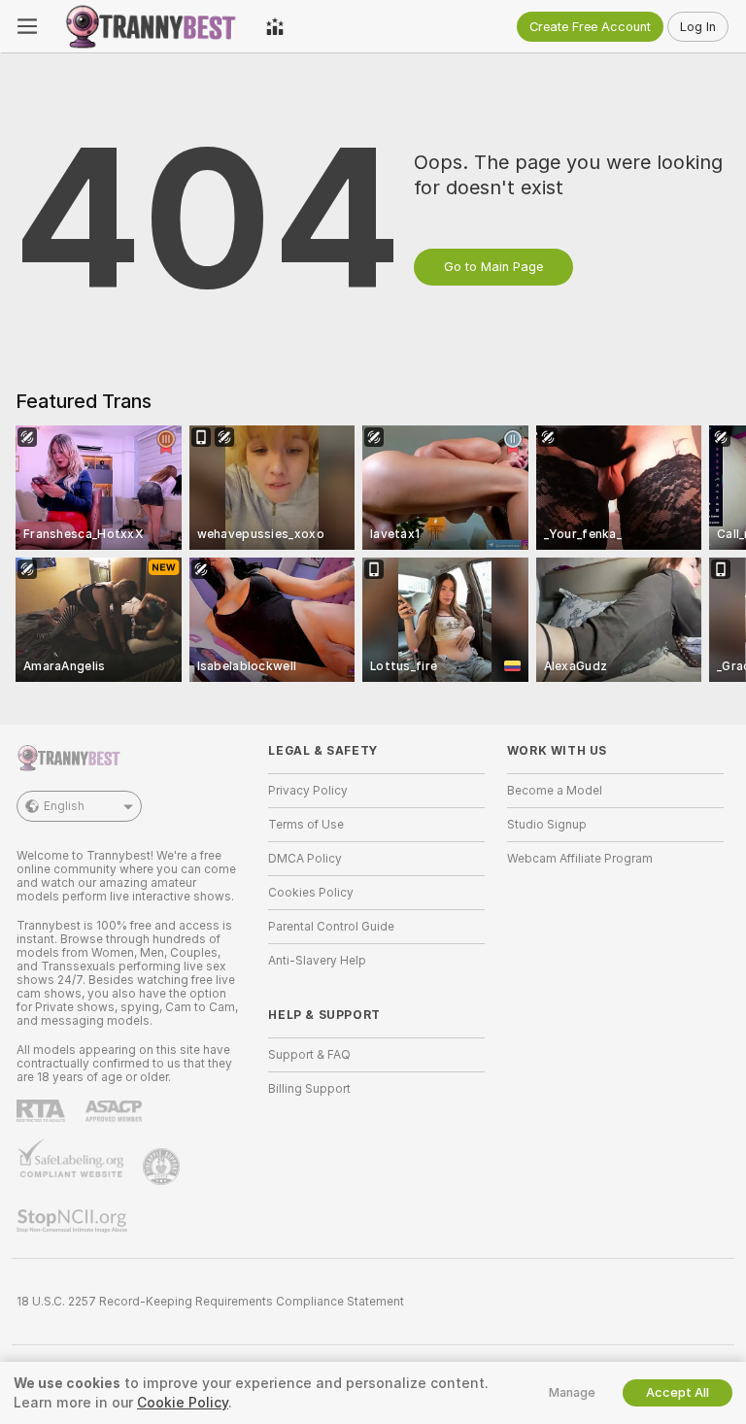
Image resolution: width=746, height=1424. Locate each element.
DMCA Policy (305, 858)
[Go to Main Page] (151, 26)
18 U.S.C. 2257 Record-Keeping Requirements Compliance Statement (210, 1301)
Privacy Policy (308, 790)
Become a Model (554, 790)
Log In (698, 26)
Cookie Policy (182, 1402)
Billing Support (309, 1089)
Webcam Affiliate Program (580, 858)
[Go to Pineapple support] (163, 1166)
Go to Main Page (493, 266)
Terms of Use (306, 824)
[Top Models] (275, 26)
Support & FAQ (309, 1055)
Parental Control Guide (331, 926)
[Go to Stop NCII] (74, 1221)
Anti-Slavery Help (317, 960)
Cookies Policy (311, 892)
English (64, 806)
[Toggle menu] (27, 26)
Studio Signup (547, 824)
